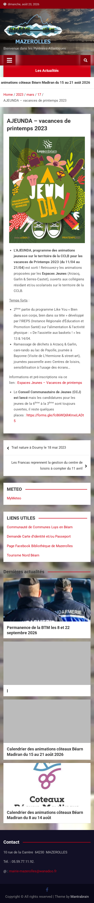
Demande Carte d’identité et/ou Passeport (39, 536)
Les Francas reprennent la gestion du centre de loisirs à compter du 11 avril (47, 465)
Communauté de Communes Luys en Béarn (40, 527)
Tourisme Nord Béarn (23, 555)
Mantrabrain (79, 897)
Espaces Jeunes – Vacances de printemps (49, 383)
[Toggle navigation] (9, 60)
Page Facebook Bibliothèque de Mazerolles (40, 546)
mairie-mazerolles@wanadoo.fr (33, 871)
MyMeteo (14, 498)
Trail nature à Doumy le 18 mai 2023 (38, 447)
